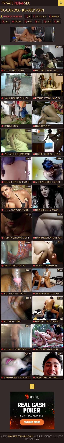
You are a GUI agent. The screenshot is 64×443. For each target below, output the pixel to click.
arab (29, 21)
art (38, 21)
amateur (55, 16)
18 (29, 16)
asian (48, 21)
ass (58, 21)
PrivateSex (15, 3)
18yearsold (40, 16)
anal (6, 21)
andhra (17, 21)
